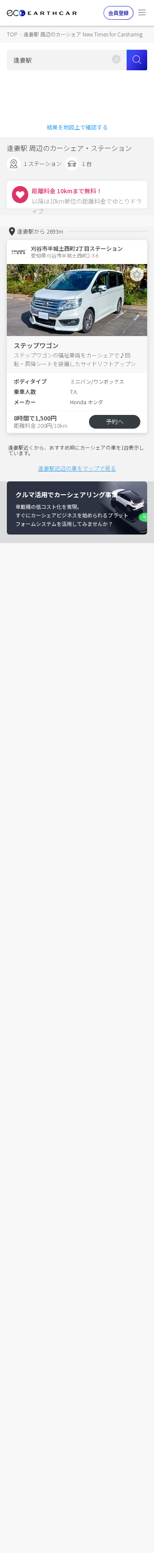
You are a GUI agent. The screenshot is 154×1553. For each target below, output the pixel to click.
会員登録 (118, 12)
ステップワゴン (36, 345)
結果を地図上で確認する (77, 127)
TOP (12, 34)
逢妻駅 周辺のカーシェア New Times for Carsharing (83, 34)
